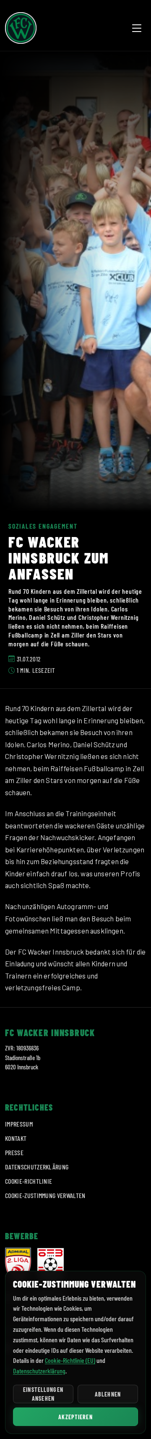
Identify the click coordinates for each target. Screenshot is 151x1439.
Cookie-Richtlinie (28, 1181)
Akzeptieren (75, 1416)
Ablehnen (108, 1394)
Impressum (19, 1124)
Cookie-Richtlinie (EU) (70, 1360)
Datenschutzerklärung (36, 1167)
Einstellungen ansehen (43, 1394)
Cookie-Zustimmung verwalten (45, 1195)
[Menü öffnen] (137, 28)
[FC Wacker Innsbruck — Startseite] (20, 28)
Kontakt (15, 1138)
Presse (14, 1152)
